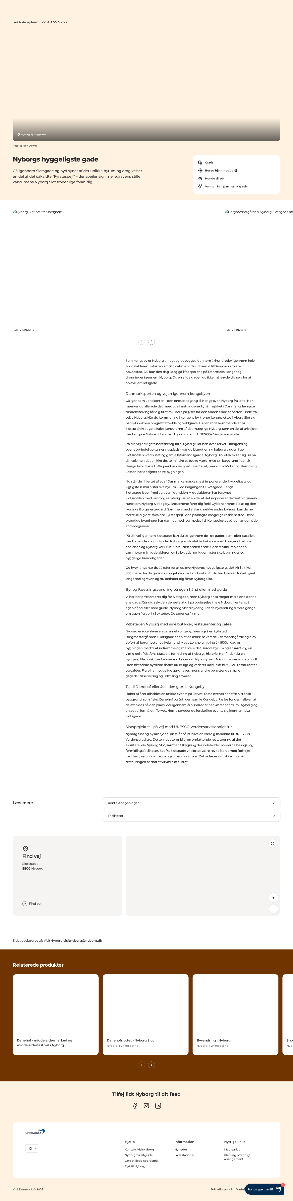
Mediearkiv (232, 1149)
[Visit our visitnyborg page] (134, 1105)
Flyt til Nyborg (135, 1166)
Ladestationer (185, 1155)
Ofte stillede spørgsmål (141, 1160)
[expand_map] (272, 843)
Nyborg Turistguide (139, 1155)
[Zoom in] (273, 898)
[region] (203, 876)
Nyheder (181, 1149)
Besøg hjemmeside (219, 170)
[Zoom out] (273, 909)
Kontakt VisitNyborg (139, 1149)
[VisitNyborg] (35, 1131)
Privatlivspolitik (222, 1189)
